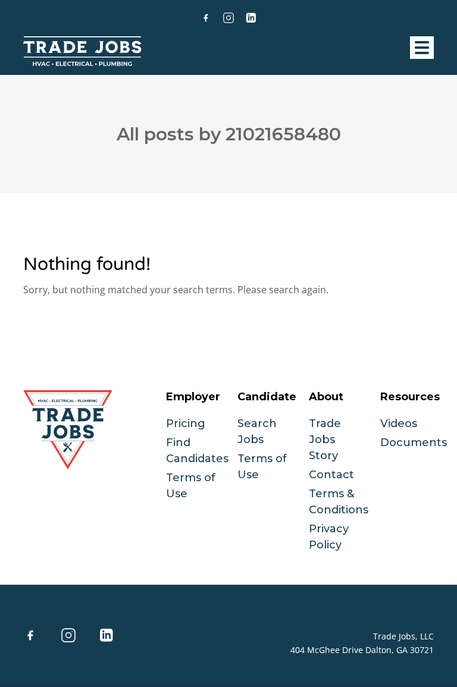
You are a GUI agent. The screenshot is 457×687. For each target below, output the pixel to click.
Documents (413, 442)
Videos (398, 423)
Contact (331, 474)
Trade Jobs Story (325, 439)
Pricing (185, 423)
